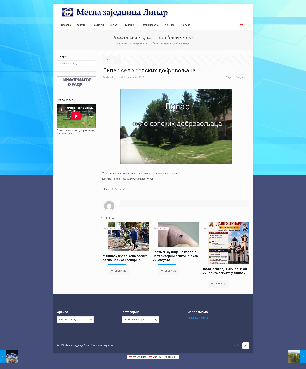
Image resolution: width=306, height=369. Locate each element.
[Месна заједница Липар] (127, 12)
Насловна (122, 43)
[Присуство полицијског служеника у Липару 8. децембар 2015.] (9, 356)
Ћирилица (193, 318)
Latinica (204, 318)
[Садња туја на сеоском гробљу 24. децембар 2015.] (297, 356)
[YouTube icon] (234, 345)
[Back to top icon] (245, 345)
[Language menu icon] (242, 25)
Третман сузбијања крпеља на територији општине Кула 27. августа (175, 256)
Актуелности (140, 43)
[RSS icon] (238, 345)
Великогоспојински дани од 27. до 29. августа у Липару (225, 271)
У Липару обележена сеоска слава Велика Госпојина (125, 258)
